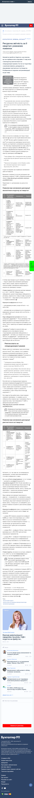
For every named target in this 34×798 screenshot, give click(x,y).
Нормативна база (6, 760)
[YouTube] (4, 788)
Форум (3, 781)
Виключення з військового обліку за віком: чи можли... (18, 671)
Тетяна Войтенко (8, 632)
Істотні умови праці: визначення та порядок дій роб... (19, 653)
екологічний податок (8, 600)
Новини (3, 775)
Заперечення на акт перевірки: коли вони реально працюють (17, 679)
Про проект (4, 777)
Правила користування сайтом (10, 769)
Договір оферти (6, 767)
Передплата (31, 25)
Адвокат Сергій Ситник (13, 677)
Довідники (4, 762)
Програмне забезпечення (9, 765)
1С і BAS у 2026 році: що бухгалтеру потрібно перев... (17, 688)
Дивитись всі (7, 695)
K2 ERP (9, 685)
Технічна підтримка (7, 771)
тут (18, 754)
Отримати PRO (5, 758)
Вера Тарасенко (11, 668)
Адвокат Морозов (12, 659)
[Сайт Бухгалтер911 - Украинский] (10, 737)
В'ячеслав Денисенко (12, 650)
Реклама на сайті (6, 779)
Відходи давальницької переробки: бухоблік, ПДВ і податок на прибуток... (14, 637)
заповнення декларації (9, 604)
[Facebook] (2, 788)
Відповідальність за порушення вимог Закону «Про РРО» (18, 662)
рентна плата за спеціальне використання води (14, 602)
